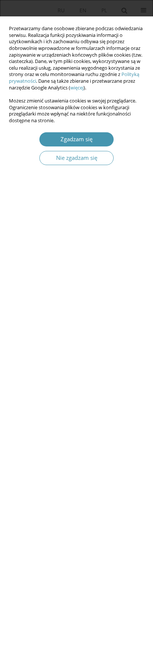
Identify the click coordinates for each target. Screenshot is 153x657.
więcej (77, 88)
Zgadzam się (76, 139)
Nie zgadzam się (76, 158)
